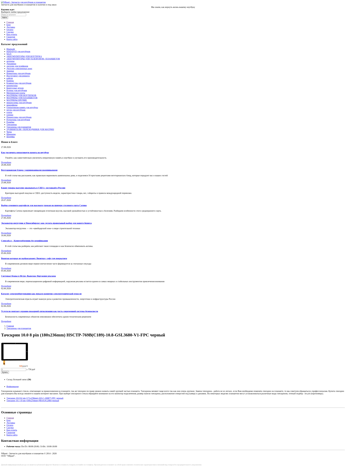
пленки (9, 115)
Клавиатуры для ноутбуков (18, 83)
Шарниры (11, 134)
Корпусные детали (15, 88)
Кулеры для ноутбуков (16, 90)
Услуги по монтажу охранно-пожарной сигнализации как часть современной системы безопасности (49, 311)
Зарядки (10, 71)
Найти (4, 18)
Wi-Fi (8, 54)
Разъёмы (10, 122)
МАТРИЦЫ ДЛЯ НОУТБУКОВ (21, 95)
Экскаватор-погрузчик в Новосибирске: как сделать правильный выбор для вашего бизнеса (46, 223)
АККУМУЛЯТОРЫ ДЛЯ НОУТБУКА (24, 56)
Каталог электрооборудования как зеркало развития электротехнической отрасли (41, 294)
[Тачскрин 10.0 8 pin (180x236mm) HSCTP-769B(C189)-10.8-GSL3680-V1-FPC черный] (14, 367)
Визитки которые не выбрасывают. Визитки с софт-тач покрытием (34, 258)
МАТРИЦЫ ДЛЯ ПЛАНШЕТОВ (21, 98)
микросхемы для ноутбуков (19, 102)
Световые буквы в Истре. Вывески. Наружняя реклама (28, 276)
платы (9, 112)
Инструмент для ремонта (18, 76)
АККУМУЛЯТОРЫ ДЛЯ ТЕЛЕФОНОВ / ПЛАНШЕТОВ (33, 59)
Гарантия (10, 37)
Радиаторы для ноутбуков (18, 119)
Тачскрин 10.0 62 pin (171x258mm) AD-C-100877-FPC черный (34, 398)
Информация (12, 386)
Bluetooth (10, 49)
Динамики (11, 63)
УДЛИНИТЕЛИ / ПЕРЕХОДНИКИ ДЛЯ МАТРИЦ (30, 129)
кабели (9, 78)
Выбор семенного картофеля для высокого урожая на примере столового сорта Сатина (44, 205)
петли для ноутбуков (15, 110)
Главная (10, 22)
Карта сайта (11, 39)
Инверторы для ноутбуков (18, 73)
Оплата (9, 29)
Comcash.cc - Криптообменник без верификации (24, 241)
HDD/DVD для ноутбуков (18, 51)
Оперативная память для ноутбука (22, 107)
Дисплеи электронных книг (19, 68)
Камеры (10, 81)
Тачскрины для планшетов (18, 127)
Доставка (10, 27)
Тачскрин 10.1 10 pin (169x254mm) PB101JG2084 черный (32, 400)
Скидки (10, 32)
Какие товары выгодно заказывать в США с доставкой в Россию (33, 188)
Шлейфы (10, 137)
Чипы (9, 132)
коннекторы (12, 85)
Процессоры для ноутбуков (18, 117)
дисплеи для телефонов (17, 66)
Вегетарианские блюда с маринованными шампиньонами (29, 170)
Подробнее (6, 162)
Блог (8, 25)
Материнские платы (15, 93)
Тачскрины (11, 124)
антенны (10, 61)
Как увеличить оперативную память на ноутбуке (25, 152)
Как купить (11, 34)
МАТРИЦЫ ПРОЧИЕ (16, 100)
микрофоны (11, 105)
